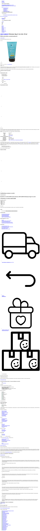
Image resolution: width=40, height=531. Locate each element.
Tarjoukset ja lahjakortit (5, 413)
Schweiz (6, 521)
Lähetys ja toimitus (4, 411)
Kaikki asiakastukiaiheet (6, 11)
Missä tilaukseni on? (5, 7)
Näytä (1, 209)
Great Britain (7, 513)
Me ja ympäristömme (4, 426)
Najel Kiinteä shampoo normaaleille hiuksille (7, 226)
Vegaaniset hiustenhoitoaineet (5, 216)
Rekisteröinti (3, 419)
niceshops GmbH (6, 437)
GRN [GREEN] (4, 34)
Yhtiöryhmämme (4, 430)
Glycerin (30, 142)
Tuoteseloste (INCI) (3, 140)
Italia (4, 512)
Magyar (5, 519)
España (5, 514)
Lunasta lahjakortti (4, 421)
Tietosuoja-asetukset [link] (4, 441)
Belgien (5, 529)
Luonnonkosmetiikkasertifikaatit (6, 425)
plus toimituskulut (9, 64)
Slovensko (6, 524)
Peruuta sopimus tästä (3, 445)
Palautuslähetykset (5, 8)
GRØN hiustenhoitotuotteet (5, 215)
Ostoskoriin (3, 2)
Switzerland (7, 523)
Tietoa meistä (3, 429)
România (6, 516)
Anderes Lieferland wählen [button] (3, 509)
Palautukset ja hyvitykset (5, 412)
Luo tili (3, 21)
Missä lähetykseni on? (4, 420)
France (5, 515)
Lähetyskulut (5, 9)
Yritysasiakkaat (4, 415)
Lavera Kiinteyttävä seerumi (5, 227)
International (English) (11, 510)
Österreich (6, 511)
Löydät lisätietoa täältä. (3, 379)
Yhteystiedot (5, 10)
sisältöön (3, 1)
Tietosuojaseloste (4, 439)
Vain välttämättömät (5, 453)
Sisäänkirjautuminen (4, 418)
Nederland (6, 526)
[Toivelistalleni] (0, 71)
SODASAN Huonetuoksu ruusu (6, 221)
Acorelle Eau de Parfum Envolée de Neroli (7, 222)
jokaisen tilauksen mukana (9, 5)
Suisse (5, 522)
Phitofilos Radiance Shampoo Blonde (6, 220)
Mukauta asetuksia (11, 453)
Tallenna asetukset (3, 502)
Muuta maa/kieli (8, 436)
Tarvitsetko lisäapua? (4, 414)
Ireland (5, 525)
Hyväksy (2, 453)
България (6, 520)
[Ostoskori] (21, 24)
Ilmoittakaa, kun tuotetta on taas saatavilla (5, 70)
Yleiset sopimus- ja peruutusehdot (6, 440)
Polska (5, 518)
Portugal (6, 528)
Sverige (5, 517)
